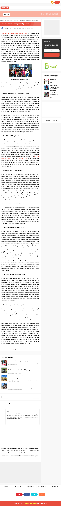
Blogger (55, 120)
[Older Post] (36, 397)
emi (8, 411)
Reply (8, 422)
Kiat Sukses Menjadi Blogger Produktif (54, 81)
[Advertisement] (20, 472)
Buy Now (6, 14)
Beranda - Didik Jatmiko (30, 503)
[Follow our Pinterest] (19, 494)
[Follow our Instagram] (42, 494)
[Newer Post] (4, 397)
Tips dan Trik (15, 28)
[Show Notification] (52, 2)
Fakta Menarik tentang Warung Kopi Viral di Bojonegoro (23, 361)
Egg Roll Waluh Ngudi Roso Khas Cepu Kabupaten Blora (54, 95)
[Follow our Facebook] (26, 494)
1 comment (30, 28)
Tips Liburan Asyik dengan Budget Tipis (14, 33)
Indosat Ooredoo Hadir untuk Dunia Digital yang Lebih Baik (51, 76)
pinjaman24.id (23, 158)
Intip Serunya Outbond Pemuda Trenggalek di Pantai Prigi (54, 88)
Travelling (22, 28)
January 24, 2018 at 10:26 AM (32, 411)
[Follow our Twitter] (34, 494)
